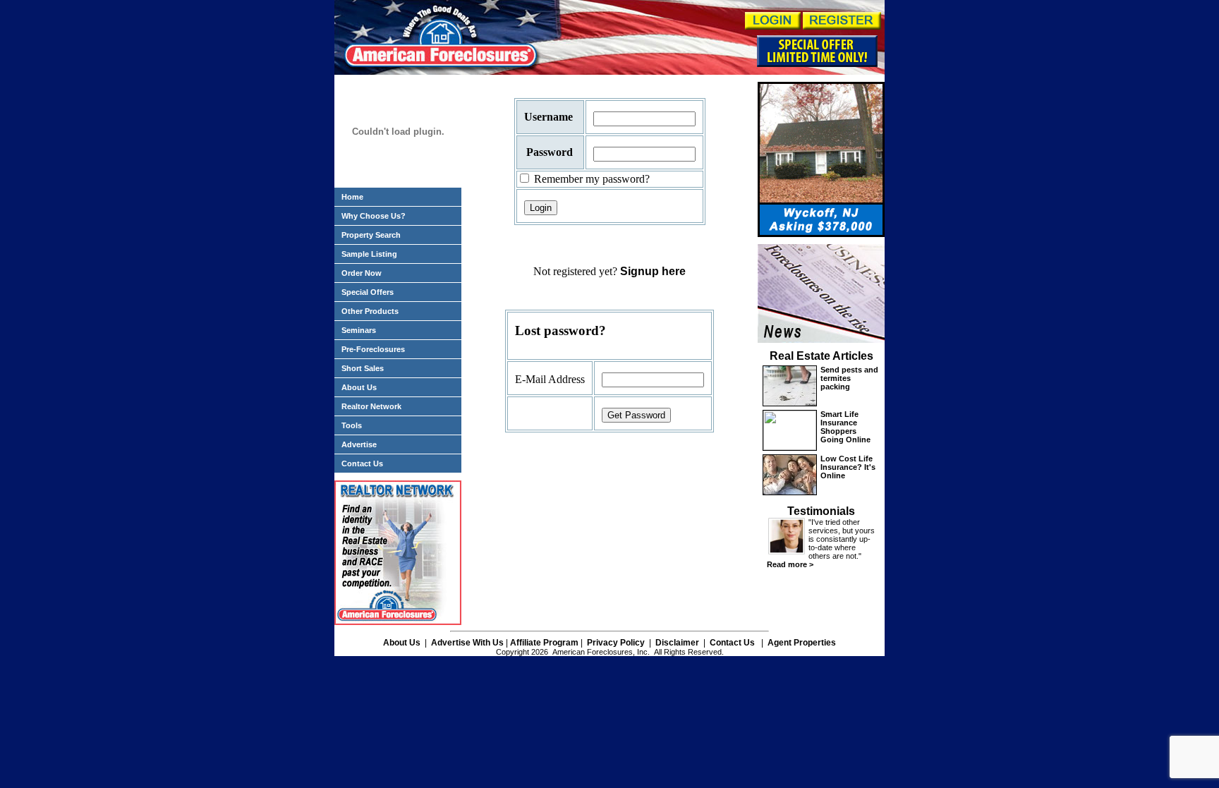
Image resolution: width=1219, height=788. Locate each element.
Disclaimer (677, 643)
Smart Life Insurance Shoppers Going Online (845, 427)
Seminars (358, 330)
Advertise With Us (467, 643)
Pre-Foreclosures (373, 349)
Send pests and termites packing (849, 378)
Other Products (370, 311)
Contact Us (362, 463)
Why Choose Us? (373, 216)
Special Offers (367, 292)
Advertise (359, 444)
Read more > (790, 564)
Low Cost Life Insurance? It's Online (847, 467)
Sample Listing (369, 254)
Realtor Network (371, 406)
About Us (359, 387)
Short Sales (362, 368)
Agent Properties (802, 643)
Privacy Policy (615, 643)
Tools (351, 425)
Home (352, 197)
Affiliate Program (544, 643)
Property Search (371, 235)
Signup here (653, 271)
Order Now (361, 273)
